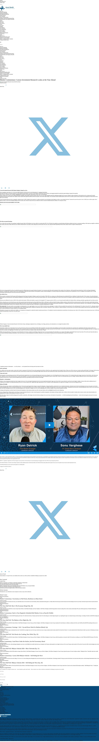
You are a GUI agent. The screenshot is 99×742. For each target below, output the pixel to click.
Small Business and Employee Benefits (7, 19)
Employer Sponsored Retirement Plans (7, 18)
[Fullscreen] (97, 453)
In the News (2, 33)
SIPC (28, 725)
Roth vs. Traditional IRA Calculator (6, 38)
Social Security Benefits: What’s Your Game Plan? (9, 584)
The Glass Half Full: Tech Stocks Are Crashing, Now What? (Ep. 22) (19, 634)
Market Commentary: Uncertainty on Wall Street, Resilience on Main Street (13, 582)
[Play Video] (1, 453)
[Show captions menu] (88, 453)
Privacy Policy (3, 731)
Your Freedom (2, 31)
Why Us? (1, 21)
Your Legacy (2, 30)
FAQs (1, 24)
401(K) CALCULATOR (4, 37)
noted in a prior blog (15, 392)
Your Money (2, 27)
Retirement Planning (3, 13)
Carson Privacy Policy (4, 738)
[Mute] (91, 453)
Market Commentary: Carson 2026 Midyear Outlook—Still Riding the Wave (21, 655)
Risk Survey (2, 35)
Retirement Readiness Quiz (5, 36)
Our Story (2, 25)
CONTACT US (3, 40)
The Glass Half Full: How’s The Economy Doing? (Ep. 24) (11, 583)
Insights (1, 26)
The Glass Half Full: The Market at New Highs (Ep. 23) (10, 586)
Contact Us (2, 578)
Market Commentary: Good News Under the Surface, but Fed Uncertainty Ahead (22, 641)
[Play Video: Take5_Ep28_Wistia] (49, 425)
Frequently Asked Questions (5, 695)
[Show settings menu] (94, 453)
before (90, 375)
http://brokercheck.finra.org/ (49, 736)
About (1, 20)
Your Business (2, 28)
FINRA (25, 725)
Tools (1, 34)
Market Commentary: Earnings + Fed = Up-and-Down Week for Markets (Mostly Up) (24, 627)
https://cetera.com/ (77, 734)
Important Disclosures (10, 731)
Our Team (2, 22)
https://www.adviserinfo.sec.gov (37, 736)
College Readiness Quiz (4, 39)
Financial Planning (3, 12)
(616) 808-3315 (3, 1)
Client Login (2, 2)
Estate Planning (3, 15)
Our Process (2, 23)
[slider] (46, 453)
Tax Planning (2, 16)
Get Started (2, 593)
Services (1, 11)
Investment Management (4, 14)
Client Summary (8, 714)
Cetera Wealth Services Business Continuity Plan (23, 731)
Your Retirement (3, 29)
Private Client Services (4, 17)
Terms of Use (11, 738)
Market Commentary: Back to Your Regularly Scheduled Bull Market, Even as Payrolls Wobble (17, 585)
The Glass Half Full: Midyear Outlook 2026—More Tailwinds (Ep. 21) (19, 648)
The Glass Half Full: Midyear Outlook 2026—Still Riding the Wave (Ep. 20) (21, 662)
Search (1, 0)
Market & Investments (4, 32)
